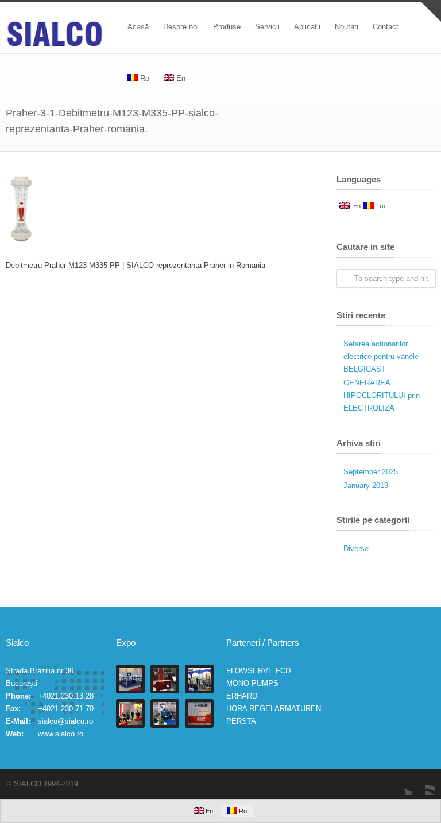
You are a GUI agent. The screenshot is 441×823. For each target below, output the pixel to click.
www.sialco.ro (60, 734)
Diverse (356, 548)
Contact (386, 26)
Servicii (267, 26)
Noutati (346, 26)
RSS (423, 783)
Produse (227, 26)
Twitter (400, 783)
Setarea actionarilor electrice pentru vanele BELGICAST (381, 356)
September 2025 (370, 471)
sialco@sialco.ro (65, 721)
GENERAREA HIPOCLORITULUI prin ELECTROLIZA (381, 395)
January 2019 (365, 485)
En (355, 205)
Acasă (138, 26)
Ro (379, 205)
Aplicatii (307, 26)
